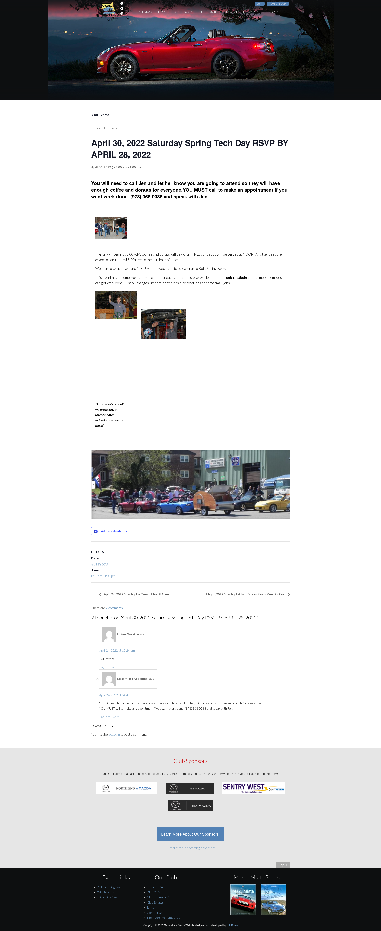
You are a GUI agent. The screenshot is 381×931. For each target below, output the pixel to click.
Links (150, 907)
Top (281, 865)
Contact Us (154, 912)
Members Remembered (163, 917)
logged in (114, 734)
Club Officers (156, 892)
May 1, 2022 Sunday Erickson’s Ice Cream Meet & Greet (246, 594)
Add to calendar (112, 531)
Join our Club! (156, 887)
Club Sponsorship (158, 897)
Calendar (144, 11)
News (162, 11)
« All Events (100, 115)
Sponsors (258, 11)
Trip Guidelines (107, 897)
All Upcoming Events (111, 887)
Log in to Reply (109, 667)
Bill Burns (232, 925)
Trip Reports (182, 11)
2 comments (114, 608)
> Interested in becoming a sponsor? (190, 848)
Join (260, 4)
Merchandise (234, 11)
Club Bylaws (155, 902)
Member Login (277, 4)
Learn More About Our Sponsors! (190, 834)
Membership (208, 11)
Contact (279, 11)
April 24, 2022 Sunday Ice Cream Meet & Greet (136, 594)
